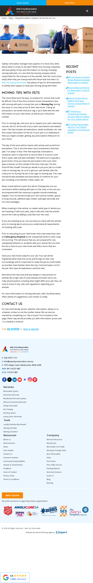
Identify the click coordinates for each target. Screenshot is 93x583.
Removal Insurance (54, 472)
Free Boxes (51, 461)
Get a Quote (31, 329)
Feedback (7, 468)
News (6, 447)
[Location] (24, 378)
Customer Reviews (11, 457)
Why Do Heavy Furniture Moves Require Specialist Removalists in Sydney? (79, 80)
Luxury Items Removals (12, 416)
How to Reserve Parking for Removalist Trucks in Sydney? (79, 90)
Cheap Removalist (10, 406)
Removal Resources (54, 439)
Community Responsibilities (14, 461)
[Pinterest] (34, 378)
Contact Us (8, 454)
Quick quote (23, 2)
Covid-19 (50, 476)
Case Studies (9, 450)
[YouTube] (19, 378)
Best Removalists (53, 454)
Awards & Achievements (13, 465)
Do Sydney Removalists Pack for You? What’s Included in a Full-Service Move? (79, 128)
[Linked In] (14, 378)
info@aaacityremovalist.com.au (18, 361)
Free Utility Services (54, 465)
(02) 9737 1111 (10, 357)
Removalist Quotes (10, 391)
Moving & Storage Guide (56, 450)
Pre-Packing (8, 409)
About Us (7, 439)
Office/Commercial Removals (14, 402)
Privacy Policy (9, 476)
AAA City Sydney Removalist (14, 82)
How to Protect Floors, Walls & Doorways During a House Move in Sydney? (79, 102)
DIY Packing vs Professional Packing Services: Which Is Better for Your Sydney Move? (79, 115)
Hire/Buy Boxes (9, 413)
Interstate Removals (11, 395)
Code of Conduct (10, 472)
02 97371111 (13, 329)
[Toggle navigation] (87, 11)
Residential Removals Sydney (14, 398)
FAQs (49, 457)
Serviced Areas (9, 443)
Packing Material (53, 468)
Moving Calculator (11, 431)
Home (4, 18)
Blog (11, 18)
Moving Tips (51, 443)
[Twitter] (9, 378)
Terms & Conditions (11, 479)
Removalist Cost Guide (56, 447)
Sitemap (50, 483)
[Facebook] (4, 378)
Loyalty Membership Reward (15, 424)
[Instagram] (29, 378)
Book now (70, 2)
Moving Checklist (10, 428)
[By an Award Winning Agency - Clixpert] (61, 532)
